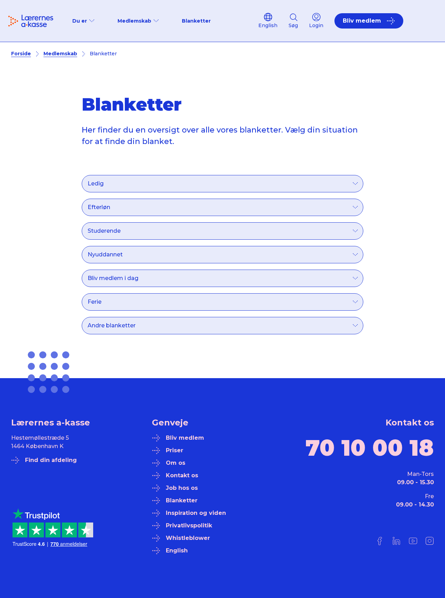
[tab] (223, 178)
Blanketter (196, 21)
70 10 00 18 (370, 447)
